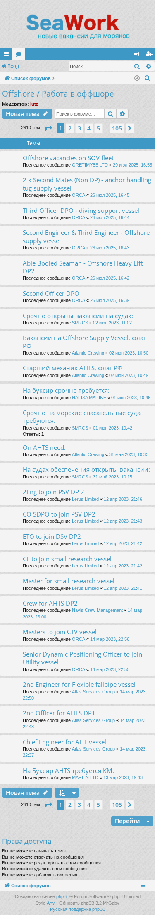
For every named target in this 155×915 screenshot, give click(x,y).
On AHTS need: (44, 447)
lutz (34, 103)
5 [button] (98, 128)
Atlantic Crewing (88, 352)
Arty (51, 903)
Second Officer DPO (51, 293)
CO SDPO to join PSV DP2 (59, 514)
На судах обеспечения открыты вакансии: (86, 469)
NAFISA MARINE (89, 397)
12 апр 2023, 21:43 (123, 521)
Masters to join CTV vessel (60, 632)
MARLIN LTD (85, 777)
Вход (13, 66)
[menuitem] (147, 78)
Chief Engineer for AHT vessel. (65, 742)
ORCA (78, 195)
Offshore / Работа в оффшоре (58, 93)
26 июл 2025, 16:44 (109, 217)
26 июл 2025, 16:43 (109, 247)
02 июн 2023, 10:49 (128, 375)
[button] (48, 128)
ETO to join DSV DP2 (52, 536)
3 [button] (79, 128)
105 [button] (117, 128)
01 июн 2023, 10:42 (112, 427)
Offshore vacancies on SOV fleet (68, 158)
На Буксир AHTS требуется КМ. (68, 770)
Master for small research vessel (68, 581)
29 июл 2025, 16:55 (132, 164)
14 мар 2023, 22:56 (109, 639)
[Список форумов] (77, 27)
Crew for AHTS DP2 (50, 603)
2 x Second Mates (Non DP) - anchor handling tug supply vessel (87, 184)
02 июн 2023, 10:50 (128, 352)
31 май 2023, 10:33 (128, 454)
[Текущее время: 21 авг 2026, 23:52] (137, 78)
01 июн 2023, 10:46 (130, 397)
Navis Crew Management (97, 610)
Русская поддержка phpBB (77, 909)
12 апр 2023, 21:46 (123, 499)
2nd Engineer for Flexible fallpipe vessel (79, 684)
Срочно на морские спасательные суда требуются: (82, 416)
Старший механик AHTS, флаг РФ (72, 368)
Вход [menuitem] (138, 55)
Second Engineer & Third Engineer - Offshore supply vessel (86, 236)
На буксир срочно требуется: (66, 390)
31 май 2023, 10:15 (112, 476)
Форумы (20, 55)
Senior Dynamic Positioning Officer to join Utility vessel (82, 658)
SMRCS (80, 322)
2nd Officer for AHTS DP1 (59, 713)
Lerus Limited (85, 499)
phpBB (62, 896)
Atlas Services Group (93, 691)
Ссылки (7, 55)
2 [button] (70, 128)
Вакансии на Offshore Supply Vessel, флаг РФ (84, 341)
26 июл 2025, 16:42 (109, 277)
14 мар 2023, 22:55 (109, 669)
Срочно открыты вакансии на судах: (78, 315)
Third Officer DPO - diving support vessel (81, 210)
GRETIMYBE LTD (90, 164)
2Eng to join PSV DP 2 (53, 492)
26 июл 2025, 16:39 (109, 300)
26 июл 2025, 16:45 (109, 195)
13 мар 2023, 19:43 (123, 777)
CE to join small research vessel (67, 559)
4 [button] (89, 128)
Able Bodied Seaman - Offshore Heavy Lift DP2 (83, 267)
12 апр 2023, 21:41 (123, 588)
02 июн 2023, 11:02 (112, 322)
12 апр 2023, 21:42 (123, 543)
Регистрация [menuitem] (150, 55)
